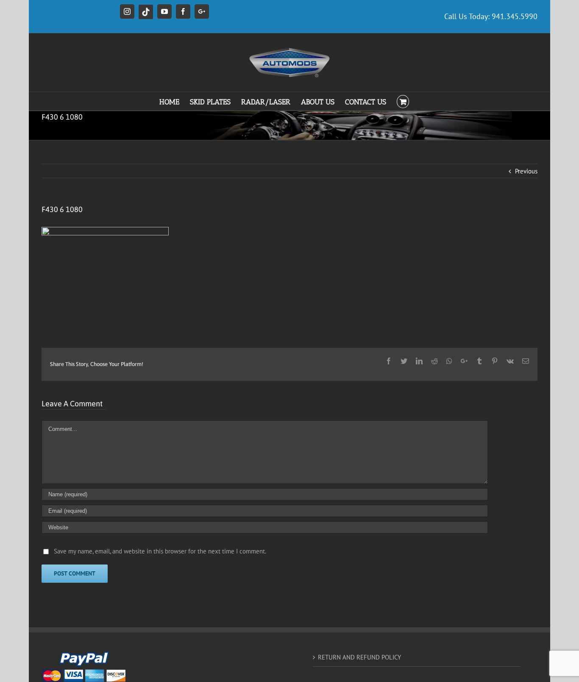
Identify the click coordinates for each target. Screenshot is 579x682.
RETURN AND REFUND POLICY (359, 657)
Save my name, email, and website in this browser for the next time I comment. (160, 551)
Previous (526, 171)
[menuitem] (174, 101)
